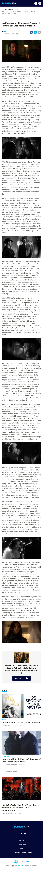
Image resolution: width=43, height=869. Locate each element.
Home (4, 9)
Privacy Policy (21, 844)
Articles (10, 9)
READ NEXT (20, 678)
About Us (21, 840)
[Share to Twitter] (35, 33)
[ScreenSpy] (9, 3)
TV (16, 9)
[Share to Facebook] (31, 33)
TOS (21, 848)
